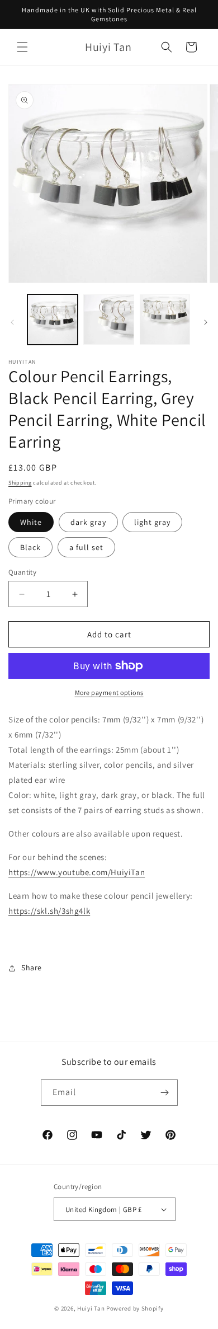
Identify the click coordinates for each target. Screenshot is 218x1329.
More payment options (109, 692)
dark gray (88, 522)
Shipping (20, 482)
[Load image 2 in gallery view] (108, 319)
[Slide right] (205, 322)
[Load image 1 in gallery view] (52, 319)
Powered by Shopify (135, 1308)
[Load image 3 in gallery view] (165, 319)
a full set (86, 547)
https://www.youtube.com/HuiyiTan (76, 872)
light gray (152, 522)
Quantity (22, 572)
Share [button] (31, 967)
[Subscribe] (165, 1092)
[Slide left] (12, 322)
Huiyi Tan (91, 1308)
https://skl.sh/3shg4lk (49, 910)
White (31, 522)
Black (30, 547)
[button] (22, 47)
